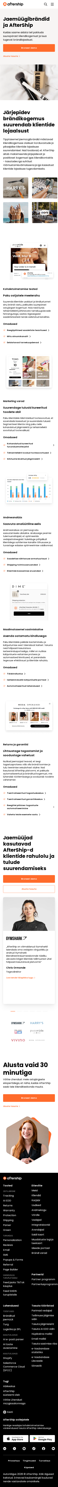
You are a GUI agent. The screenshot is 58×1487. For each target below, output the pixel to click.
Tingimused (29, 1460)
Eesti (10, 1412)
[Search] (45, 4)
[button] (19, 1022)
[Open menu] (52, 4)
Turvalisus (44, 1460)
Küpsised (29, 1467)
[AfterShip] (14, 4)
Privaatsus (14, 1460)
